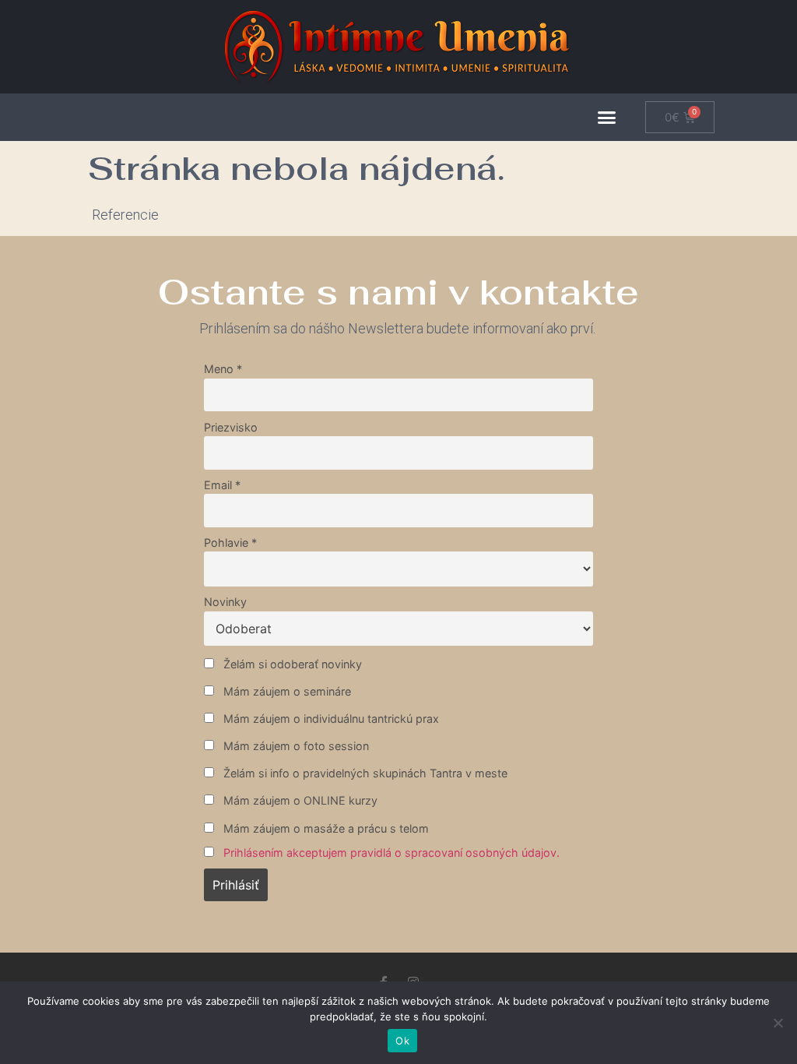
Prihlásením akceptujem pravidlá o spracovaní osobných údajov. (391, 852)
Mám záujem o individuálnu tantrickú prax (329, 718)
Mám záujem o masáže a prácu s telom (324, 828)
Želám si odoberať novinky (291, 664)
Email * (222, 484)
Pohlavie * (230, 542)
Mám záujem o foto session (294, 745)
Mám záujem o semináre (285, 691)
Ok (402, 1040)
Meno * (223, 368)
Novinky (225, 601)
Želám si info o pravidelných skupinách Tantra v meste (363, 773)
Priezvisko (231, 427)
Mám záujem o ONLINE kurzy (298, 800)
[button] (607, 117)
